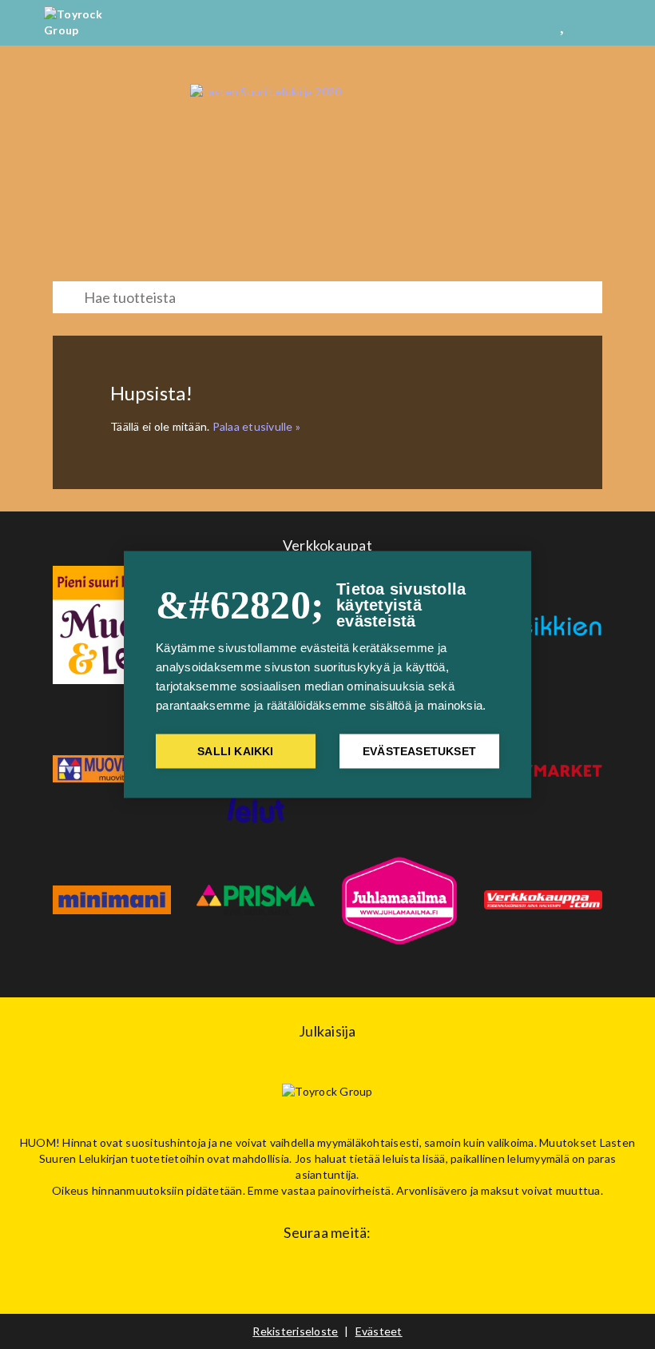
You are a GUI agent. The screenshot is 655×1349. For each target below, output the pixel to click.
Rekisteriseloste (295, 1331)
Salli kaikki (235, 752)
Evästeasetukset (419, 752)
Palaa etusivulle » (256, 426)
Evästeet (379, 1331)
